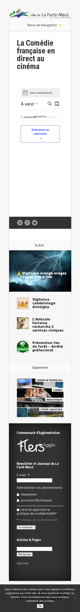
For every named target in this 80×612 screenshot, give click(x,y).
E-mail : (23, 475)
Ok (40, 606)
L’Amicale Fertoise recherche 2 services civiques (47, 325)
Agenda (23, 563)
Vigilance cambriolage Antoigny (43, 303)
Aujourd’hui (40, 116)
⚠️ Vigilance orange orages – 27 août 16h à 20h (42, 275)
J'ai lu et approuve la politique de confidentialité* (37, 511)
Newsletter (28, 494)
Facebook (27, 223)
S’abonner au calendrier (40, 131)
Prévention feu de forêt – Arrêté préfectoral (47, 346)
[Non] (75, 598)
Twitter (35, 223)
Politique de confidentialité (38, 520)
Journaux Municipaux (36, 500)
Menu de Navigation (42, 25)
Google (20, 223)
